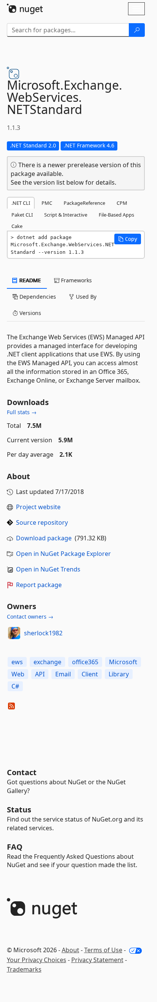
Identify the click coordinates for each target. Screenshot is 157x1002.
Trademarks (24, 969)
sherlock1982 (43, 633)
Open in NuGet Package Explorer (63, 553)
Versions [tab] (29, 313)
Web (17, 674)
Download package (44, 538)
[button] (127, 239)
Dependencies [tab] (37, 296)
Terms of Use (103, 950)
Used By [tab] (85, 296)
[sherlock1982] (14, 633)
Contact (22, 772)
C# (15, 686)
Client (90, 674)
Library (119, 674)
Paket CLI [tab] (22, 214)
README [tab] (29, 280)
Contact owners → (30, 616)
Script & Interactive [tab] (65, 214)
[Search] (137, 30)
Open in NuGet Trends (48, 569)
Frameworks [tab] (75, 280)
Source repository (42, 522)
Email (63, 674)
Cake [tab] (16, 226)
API (40, 674)
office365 (85, 662)
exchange (47, 662)
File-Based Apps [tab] (116, 214)
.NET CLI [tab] (20, 202)
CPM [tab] (122, 202)
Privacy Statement (97, 960)
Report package (39, 585)
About (70, 950)
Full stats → (22, 412)
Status (19, 809)
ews (17, 662)
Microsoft (123, 662)
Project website (38, 507)
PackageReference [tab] (84, 202)
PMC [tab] (47, 202)
